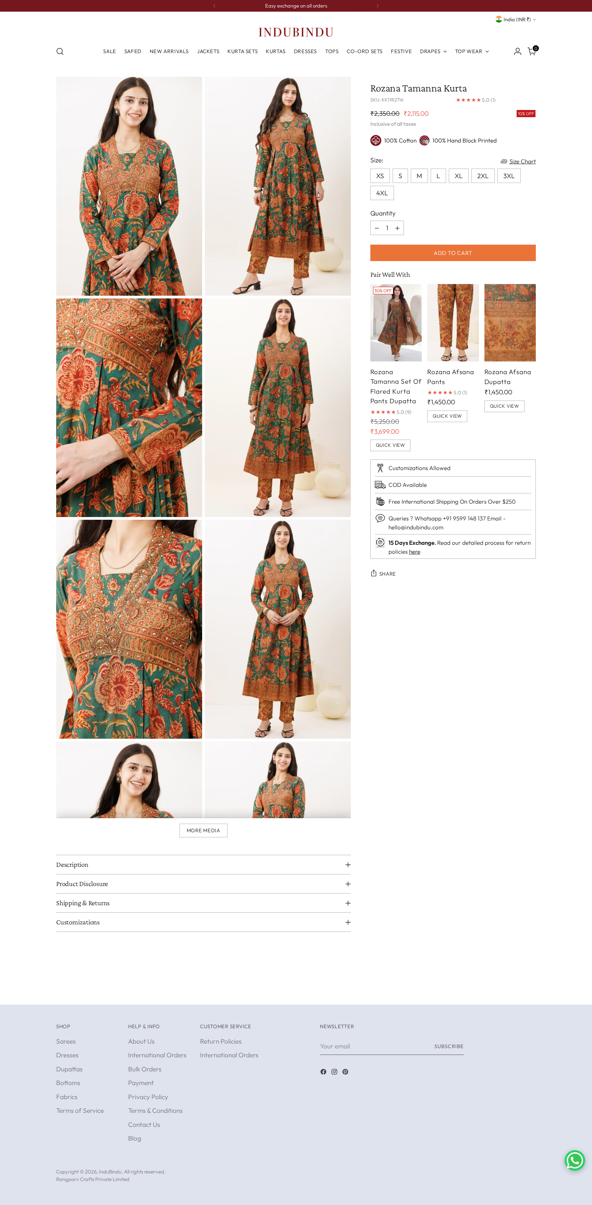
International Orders (157, 1055)
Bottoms (68, 1083)
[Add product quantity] (397, 228)
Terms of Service (80, 1110)
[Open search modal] (60, 51)
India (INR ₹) (517, 19)
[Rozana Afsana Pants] (453, 322)
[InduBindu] (296, 32)
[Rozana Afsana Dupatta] (510, 322)
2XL (483, 175)
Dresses (67, 1055)
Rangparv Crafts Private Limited (93, 1179)
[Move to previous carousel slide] (514, 992)
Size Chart (522, 161)
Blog (134, 1138)
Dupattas (69, 1069)
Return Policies (221, 1041)
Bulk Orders (144, 1069)
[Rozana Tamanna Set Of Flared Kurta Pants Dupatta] (396, 322)
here (414, 551)
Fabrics (66, 1097)
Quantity (383, 213)
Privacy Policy (148, 1097)
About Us (141, 1041)
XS (380, 175)
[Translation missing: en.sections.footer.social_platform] (324, 1073)
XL (459, 175)
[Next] (377, 6)
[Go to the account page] (518, 51)
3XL (509, 175)
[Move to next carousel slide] (530, 991)
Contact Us (144, 1124)
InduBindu (110, 1171)
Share (387, 573)
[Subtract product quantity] (377, 228)
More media (203, 830)
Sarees (66, 1041)
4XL (382, 192)
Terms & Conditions (155, 1110)
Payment (141, 1083)
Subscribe (449, 1046)
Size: (376, 160)
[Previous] (214, 6)
